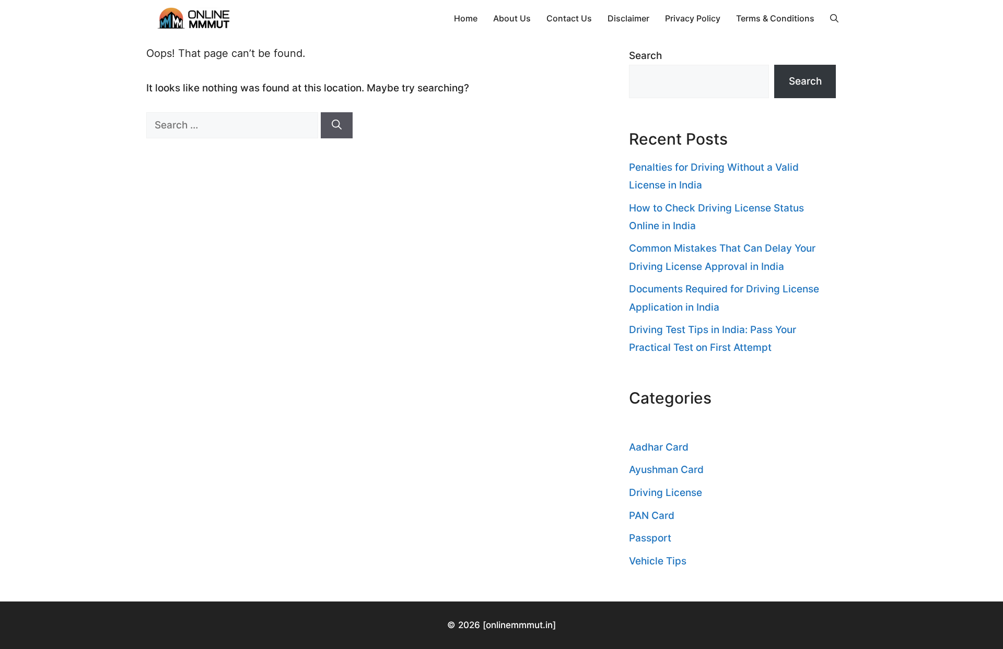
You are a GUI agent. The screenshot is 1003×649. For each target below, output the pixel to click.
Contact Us (569, 18)
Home (465, 18)
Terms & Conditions (775, 18)
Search (645, 56)
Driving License (665, 493)
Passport (650, 538)
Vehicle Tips (657, 561)
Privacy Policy (692, 18)
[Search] (337, 125)
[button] (834, 18)
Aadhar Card (659, 447)
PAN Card (651, 516)
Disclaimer (628, 18)
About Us (512, 18)
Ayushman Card (666, 470)
